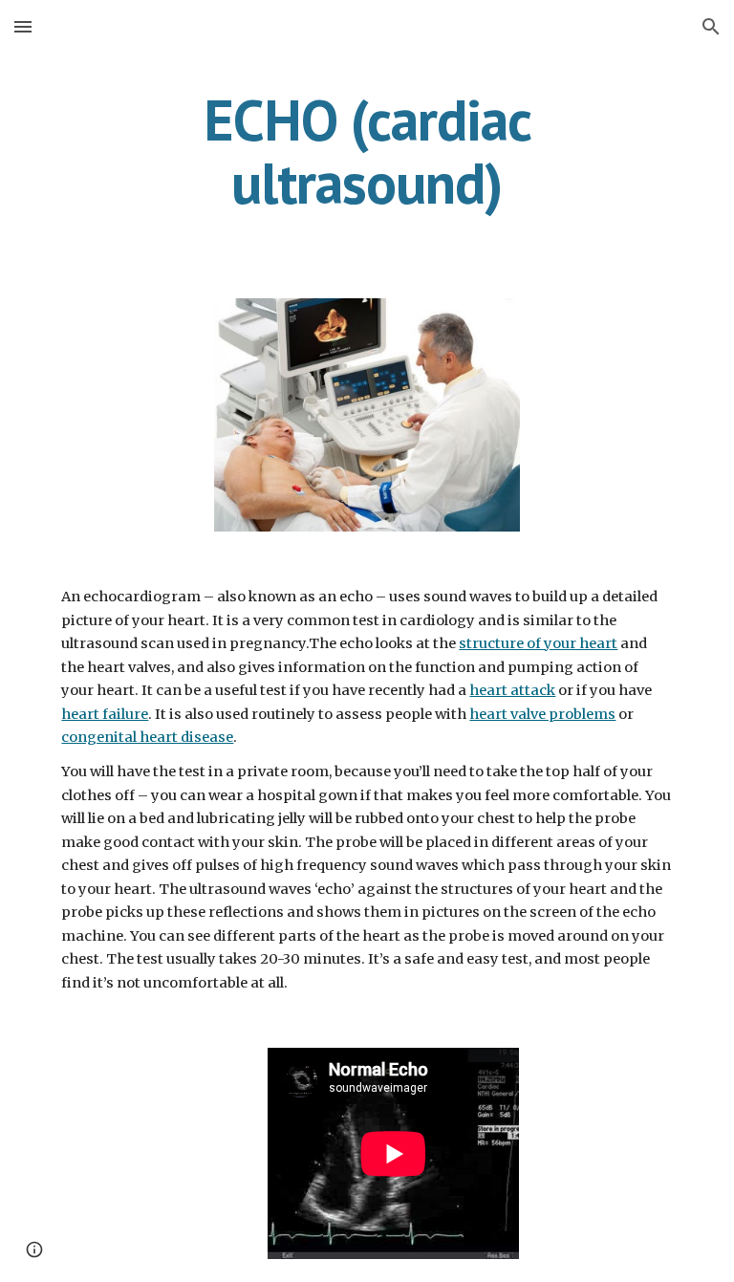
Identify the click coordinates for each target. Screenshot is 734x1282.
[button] (23, 26)
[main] (367, 151)
